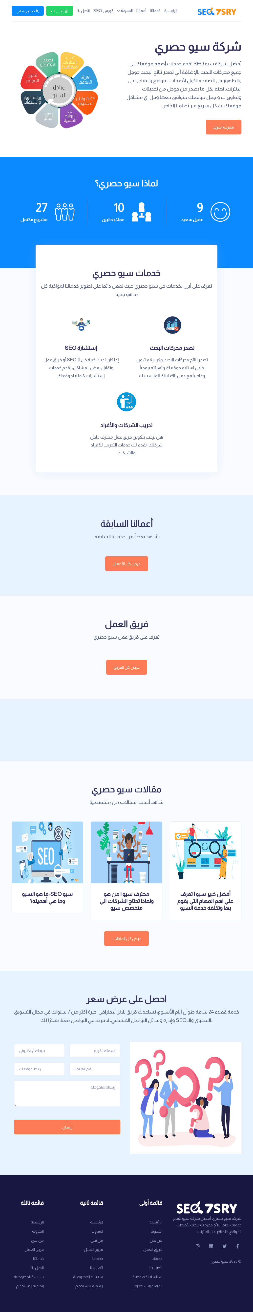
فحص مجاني (26, 11)
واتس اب (58, 11)
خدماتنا (155, 11)
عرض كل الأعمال (127, 564)
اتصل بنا (83, 11)
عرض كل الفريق (127, 667)
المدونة (127, 10)
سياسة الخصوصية (147, 1277)
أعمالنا (141, 11)
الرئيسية (170, 11)
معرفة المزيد (223, 127)
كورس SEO (103, 11)
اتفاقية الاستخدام (148, 1286)
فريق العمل (152, 1249)
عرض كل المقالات (126, 939)
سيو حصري (219, 1261)
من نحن (156, 1240)
